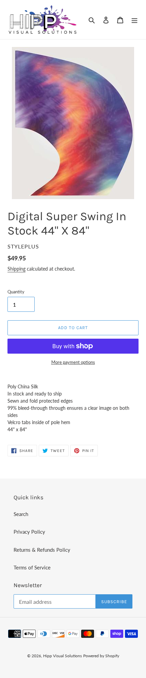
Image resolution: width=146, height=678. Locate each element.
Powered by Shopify (101, 655)
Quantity (15, 291)
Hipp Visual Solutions (62, 655)
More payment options (73, 362)
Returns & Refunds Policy (42, 550)
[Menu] (134, 19)
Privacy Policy (29, 532)
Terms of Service (32, 567)
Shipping (16, 269)
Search (21, 514)
